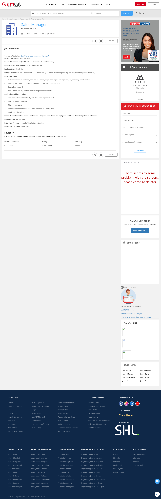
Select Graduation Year (132, 142)
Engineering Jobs (139, 454)
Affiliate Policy (63, 413)
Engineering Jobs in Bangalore (92, 461)
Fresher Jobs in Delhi (37, 454)
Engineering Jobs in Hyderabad (92, 465)
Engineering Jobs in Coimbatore (93, 479)
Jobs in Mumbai (128, 374)
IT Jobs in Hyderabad (65, 465)
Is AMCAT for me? (38, 417)
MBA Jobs (136, 458)
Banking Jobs (118, 465)
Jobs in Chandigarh (15, 487)
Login (153, 4)
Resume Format (64, 431)
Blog (108, 4)
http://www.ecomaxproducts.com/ (34, 56)
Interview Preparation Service (99, 420)
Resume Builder (93, 402)
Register (140, 4)
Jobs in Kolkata (145, 377)
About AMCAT (13, 428)
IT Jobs (115, 454)
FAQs (34, 410)
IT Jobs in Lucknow (65, 483)
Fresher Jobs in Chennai (38, 469)
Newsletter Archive (15, 417)
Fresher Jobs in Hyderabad (39, 465)
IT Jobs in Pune (63, 472)
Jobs (62, 4)
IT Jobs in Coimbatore (66, 479)
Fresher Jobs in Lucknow (39, 483)
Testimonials (36, 420)
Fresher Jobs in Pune (37, 472)
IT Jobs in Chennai (64, 469)
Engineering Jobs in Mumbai (91, 458)
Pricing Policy (63, 410)
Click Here (126, 415)
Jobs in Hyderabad (129, 381)
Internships (12, 413)
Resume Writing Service (96, 406)
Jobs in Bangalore (129, 377)
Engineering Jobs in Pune (90, 472)
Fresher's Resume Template (68, 428)
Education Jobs (118, 472)
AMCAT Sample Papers (40, 406)
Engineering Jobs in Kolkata (91, 476)
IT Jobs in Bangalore (65, 461)
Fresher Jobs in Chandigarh (40, 487)
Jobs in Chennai (145, 370)
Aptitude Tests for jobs (40, 424)
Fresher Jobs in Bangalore (39, 461)
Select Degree (128, 135)
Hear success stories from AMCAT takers (136, 317)
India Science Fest (64, 424)
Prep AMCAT (92, 410)
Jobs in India (13, 19)
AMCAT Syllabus (38, 402)
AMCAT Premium (94, 413)
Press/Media (36, 413)
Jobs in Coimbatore (15, 479)
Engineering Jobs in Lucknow (91, 483)
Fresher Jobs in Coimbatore (40, 479)
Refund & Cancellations (66, 417)
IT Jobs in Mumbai (64, 458)
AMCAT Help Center (15, 431)
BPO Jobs (116, 458)
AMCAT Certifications (95, 428)
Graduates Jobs (138, 465)
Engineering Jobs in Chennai (91, 469)
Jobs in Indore (145, 381)
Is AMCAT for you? (127, 310)
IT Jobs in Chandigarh (66, 487)
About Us (11, 420)
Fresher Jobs (24, 19)
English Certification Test (97, 424)
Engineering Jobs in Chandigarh (92, 487)
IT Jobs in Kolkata (64, 476)
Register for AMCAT (15, 406)
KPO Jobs (116, 461)
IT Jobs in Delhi (63, 454)
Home (4, 19)
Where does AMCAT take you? (132, 313)
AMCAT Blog (130, 322)
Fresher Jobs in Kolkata (38, 476)
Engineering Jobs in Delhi (90, 454)
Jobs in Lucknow (14, 483)
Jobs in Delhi (127, 370)
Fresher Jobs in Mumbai (38, 458)
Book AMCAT (51, 4)
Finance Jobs (118, 469)
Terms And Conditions (66, 402)
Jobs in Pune (144, 374)
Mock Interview (93, 417)
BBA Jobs (136, 461)
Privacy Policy (63, 406)
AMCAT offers (63, 420)
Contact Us (12, 424)
